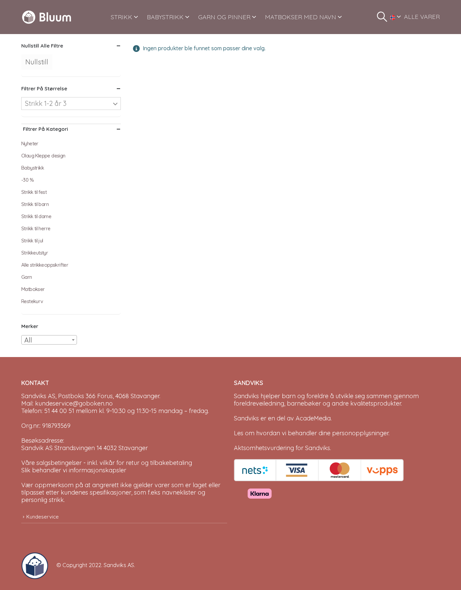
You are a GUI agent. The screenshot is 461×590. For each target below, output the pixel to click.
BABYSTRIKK (165, 17)
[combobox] (49, 340)
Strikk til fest (34, 192)
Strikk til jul (32, 240)
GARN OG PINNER (224, 17)
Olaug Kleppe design (43, 155)
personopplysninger (360, 433)
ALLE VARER (422, 17)
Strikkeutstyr (34, 252)
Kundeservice (42, 516)
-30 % (27, 180)
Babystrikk (32, 168)
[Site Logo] (46, 17)
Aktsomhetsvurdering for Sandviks (282, 448)
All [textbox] (28, 340)
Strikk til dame (36, 216)
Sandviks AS (119, 565)
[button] (382, 17)
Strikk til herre (35, 228)
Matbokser (33, 289)
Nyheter (29, 143)
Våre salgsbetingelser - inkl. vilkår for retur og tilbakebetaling (106, 463)
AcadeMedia (313, 418)
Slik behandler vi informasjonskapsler (73, 470)
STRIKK (121, 17)
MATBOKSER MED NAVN (300, 17)
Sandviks (246, 396)
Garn (26, 277)
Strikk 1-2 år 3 (45, 103)
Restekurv (32, 301)
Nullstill (36, 62)
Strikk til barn (35, 204)
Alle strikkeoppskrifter (44, 265)
